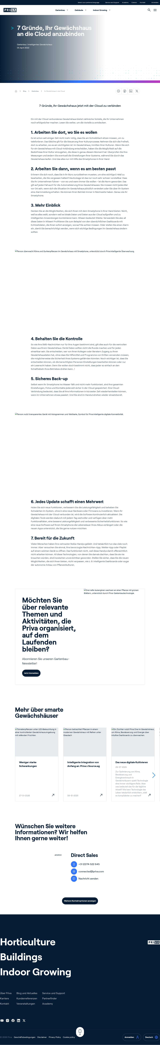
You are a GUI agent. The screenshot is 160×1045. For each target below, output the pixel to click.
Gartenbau (60, 10)
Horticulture (28, 941)
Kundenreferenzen (26, 998)
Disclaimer (42, 1037)
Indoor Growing (100, 10)
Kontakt (4, 1003)
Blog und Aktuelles (26, 993)
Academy (47, 1003)
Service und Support (53, 993)
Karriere (4, 998)
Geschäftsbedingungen (24, 1037)
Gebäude (79, 10)
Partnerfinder (49, 998)
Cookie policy (69, 1037)
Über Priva (6, 993)
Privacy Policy (55, 1037)
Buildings (21, 956)
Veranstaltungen (25, 1003)
